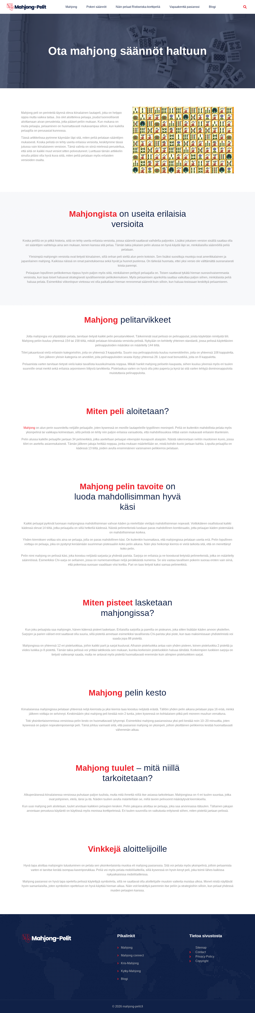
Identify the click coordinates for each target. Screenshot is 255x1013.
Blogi (212, 6)
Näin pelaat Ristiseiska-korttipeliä (138, 6)
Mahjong (71, 6)
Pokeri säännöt (96, 6)
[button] (245, 7)
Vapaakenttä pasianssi (185, 6)
